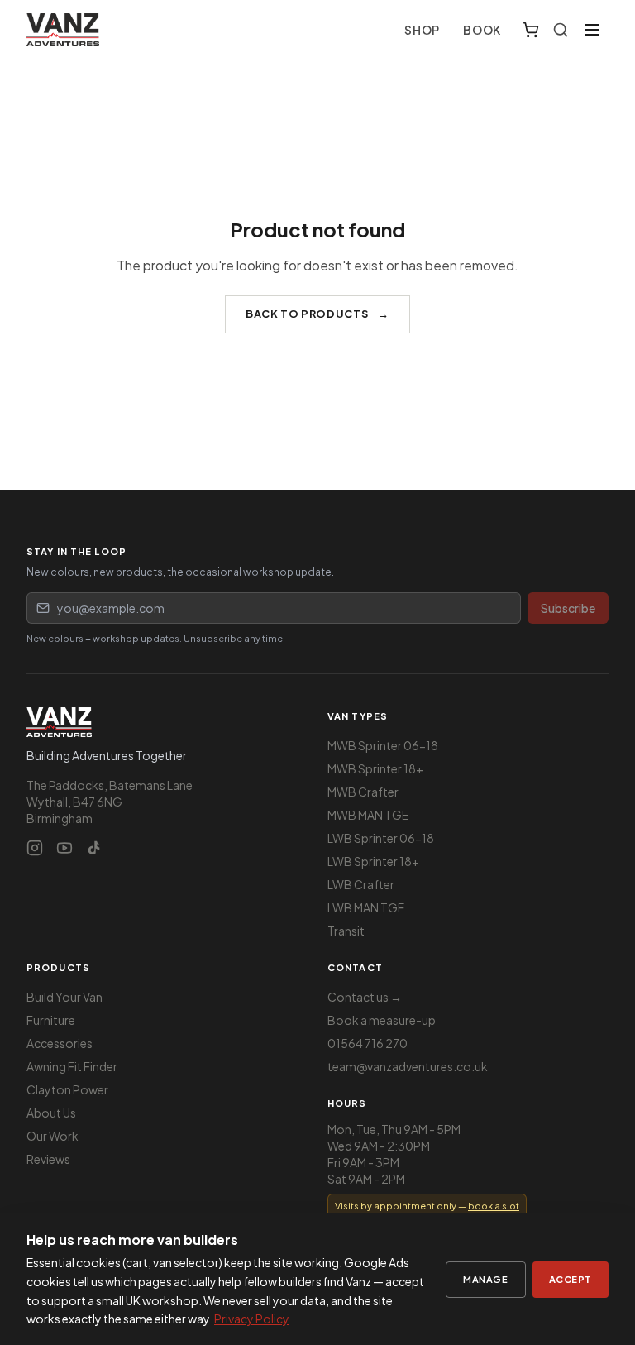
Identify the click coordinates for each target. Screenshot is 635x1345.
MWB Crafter (363, 791)
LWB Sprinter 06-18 (380, 837)
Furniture (50, 1019)
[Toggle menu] (592, 29)
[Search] (560, 30)
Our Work (52, 1135)
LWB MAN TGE (365, 907)
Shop (422, 29)
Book (482, 29)
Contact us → (364, 996)
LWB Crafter (360, 884)
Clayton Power (67, 1089)
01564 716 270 (367, 1043)
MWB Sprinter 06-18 (382, 745)
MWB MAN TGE (367, 814)
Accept (570, 1279)
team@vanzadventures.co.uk (407, 1066)
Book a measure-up (381, 1019)
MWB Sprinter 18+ (375, 768)
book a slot (493, 1205)
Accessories (59, 1043)
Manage (485, 1279)
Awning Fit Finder (71, 1066)
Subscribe (568, 608)
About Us (51, 1112)
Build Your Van (64, 996)
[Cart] (531, 30)
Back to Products (317, 313)
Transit (346, 930)
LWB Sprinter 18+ (373, 861)
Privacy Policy (251, 1318)
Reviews (48, 1158)
